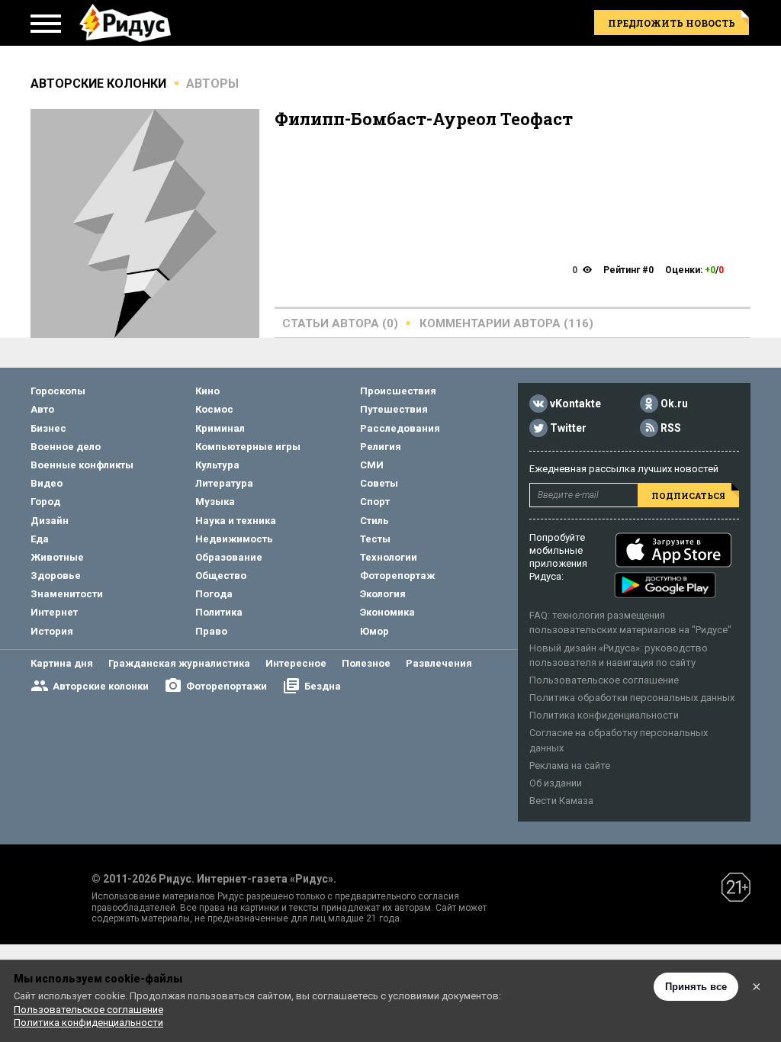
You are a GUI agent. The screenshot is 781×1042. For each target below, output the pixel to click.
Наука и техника (235, 520)
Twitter (568, 428)
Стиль (374, 520)
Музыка (215, 501)
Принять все (696, 986)
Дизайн (50, 520)
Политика (219, 612)
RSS (670, 428)
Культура (217, 465)
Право (211, 631)
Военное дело (66, 446)
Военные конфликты (82, 465)
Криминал (220, 428)
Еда (40, 539)
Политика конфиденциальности (604, 715)
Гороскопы (58, 391)
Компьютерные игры (248, 446)
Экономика (387, 612)
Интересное (295, 663)
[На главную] (125, 23)
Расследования (400, 428)
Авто (42, 409)
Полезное (366, 663)
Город (45, 501)
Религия (380, 446)
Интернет (54, 612)
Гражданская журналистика (179, 663)
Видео (47, 483)
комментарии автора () (506, 323)
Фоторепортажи (226, 686)
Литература (224, 483)
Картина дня (62, 663)
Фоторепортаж (397, 575)
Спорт (375, 501)
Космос (214, 409)
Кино (207, 391)
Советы (379, 483)
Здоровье (56, 575)
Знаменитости (67, 594)
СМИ (372, 465)
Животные (57, 557)
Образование (228, 557)
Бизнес (48, 428)
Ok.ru (674, 403)
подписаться (688, 495)
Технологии (388, 557)
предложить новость (671, 23)
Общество (220, 575)
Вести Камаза (561, 800)
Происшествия (398, 391)
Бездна (322, 686)
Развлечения (439, 663)
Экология (383, 594)
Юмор (374, 631)
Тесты (375, 539)
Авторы (212, 83)
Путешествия (394, 409)
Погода (214, 594)
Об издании (555, 783)
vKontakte (575, 403)
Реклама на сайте (569, 765)
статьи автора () (340, 323)
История (52, 631)
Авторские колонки (101, 686)
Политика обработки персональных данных (631, 697)
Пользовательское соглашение (604, 680)
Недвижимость (234, 539)
